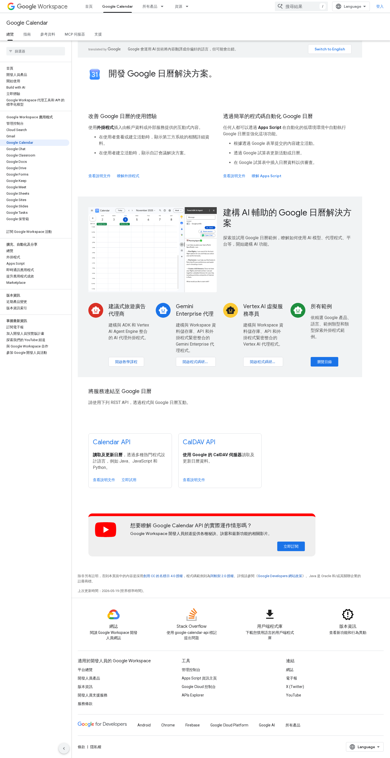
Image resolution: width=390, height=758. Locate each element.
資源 (178, 6)
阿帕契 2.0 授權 (222, 576)
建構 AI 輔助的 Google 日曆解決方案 (287, 217)
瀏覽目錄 (324, 361)
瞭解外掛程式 (128, 175)
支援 (98, 34)
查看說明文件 (99, 175)
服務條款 (85, 704)
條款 (81, 747)
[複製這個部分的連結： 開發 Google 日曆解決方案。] (224, 74)
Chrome (168, 725)
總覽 (10, 34)
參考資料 (47, 34)
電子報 (291, 678)
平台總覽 (85, 670)
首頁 (89, 6)
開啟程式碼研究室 (197, 361)
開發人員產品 (89, 678)
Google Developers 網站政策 (280, 576)
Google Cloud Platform (229, 725)
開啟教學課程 (126, 361)
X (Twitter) (295, 687)
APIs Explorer (193, 695)
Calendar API (112, 442)
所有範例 (321, 306)
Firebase (192, 725)
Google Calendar (117, 6)
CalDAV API (199, 442)
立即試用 (129, 479)
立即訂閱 (291, 546)
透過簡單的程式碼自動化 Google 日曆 (268, 116)
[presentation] (230, 73)
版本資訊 (85, 687)
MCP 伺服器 (75, 34)
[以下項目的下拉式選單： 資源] (188, 6)
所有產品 (149, 6)
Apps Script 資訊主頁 (199, 678)
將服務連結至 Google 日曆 (119, 391)
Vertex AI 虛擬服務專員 (263, 310)
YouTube (293, 695)
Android (144, 725)
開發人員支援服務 (92, 695)
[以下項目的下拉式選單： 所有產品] (163, 6)
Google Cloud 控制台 (199, 687)
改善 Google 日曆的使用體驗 (122, 116)
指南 (27, 34)
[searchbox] (35, 51)
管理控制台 (191, 670)
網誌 (289, 670)
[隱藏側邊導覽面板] (64, 748)
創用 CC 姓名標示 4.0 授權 (163, 576)
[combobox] (301, 6)
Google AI (267, 725)
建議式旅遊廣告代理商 (127, 310)
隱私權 (95, 747)
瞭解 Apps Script (266, 175)
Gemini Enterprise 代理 (195, 310)
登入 (380, 6)
